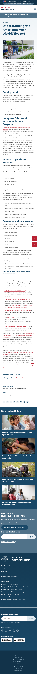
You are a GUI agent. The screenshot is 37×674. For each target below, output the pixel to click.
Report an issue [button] (20, 378)
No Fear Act (18, 668)
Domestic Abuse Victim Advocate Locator (13, 599)
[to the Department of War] (4, 1)
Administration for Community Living (16, 299)
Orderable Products (7, 574)
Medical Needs (6, 395)
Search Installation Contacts (13, 527)
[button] (18, 4)
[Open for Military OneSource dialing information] (34, 238)
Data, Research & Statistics (9, 597)
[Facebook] (2, 631)
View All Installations (8, 541)
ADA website (11, 317)
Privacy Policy (18, 657)
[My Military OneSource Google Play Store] (7, 640)
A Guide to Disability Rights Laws (14, 290)
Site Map (18, 654)
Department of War (18, 661)
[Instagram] (14, 631)
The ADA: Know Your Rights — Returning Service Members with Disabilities (18, 335)
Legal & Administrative (18, 659)
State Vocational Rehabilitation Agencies (17, 310)
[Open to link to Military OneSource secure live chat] (34, 244)
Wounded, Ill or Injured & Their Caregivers (22, 395)
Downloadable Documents (9, 576)
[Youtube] (10, 631)
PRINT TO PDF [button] (27, 402)
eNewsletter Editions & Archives (10, 622)
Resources (4, 571)
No (12, 377)
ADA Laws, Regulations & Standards (15, 326)
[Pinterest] (17, 631)
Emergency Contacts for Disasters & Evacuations (15, 586)
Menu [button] (31, 9)
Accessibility (18, 655)
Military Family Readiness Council (10, 594)
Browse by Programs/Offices (9, 584)
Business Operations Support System (12, 589)
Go (31, 537)
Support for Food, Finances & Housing (12, 592)
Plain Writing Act (18, 666)
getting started (16, 305)
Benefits (3, 569)
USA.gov (19, 663)
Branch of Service (6, 602)
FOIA (18, 665)
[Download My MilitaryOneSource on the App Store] (19, 640)
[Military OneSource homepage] (7, 8)
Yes (5, 377)
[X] (6, 631)
